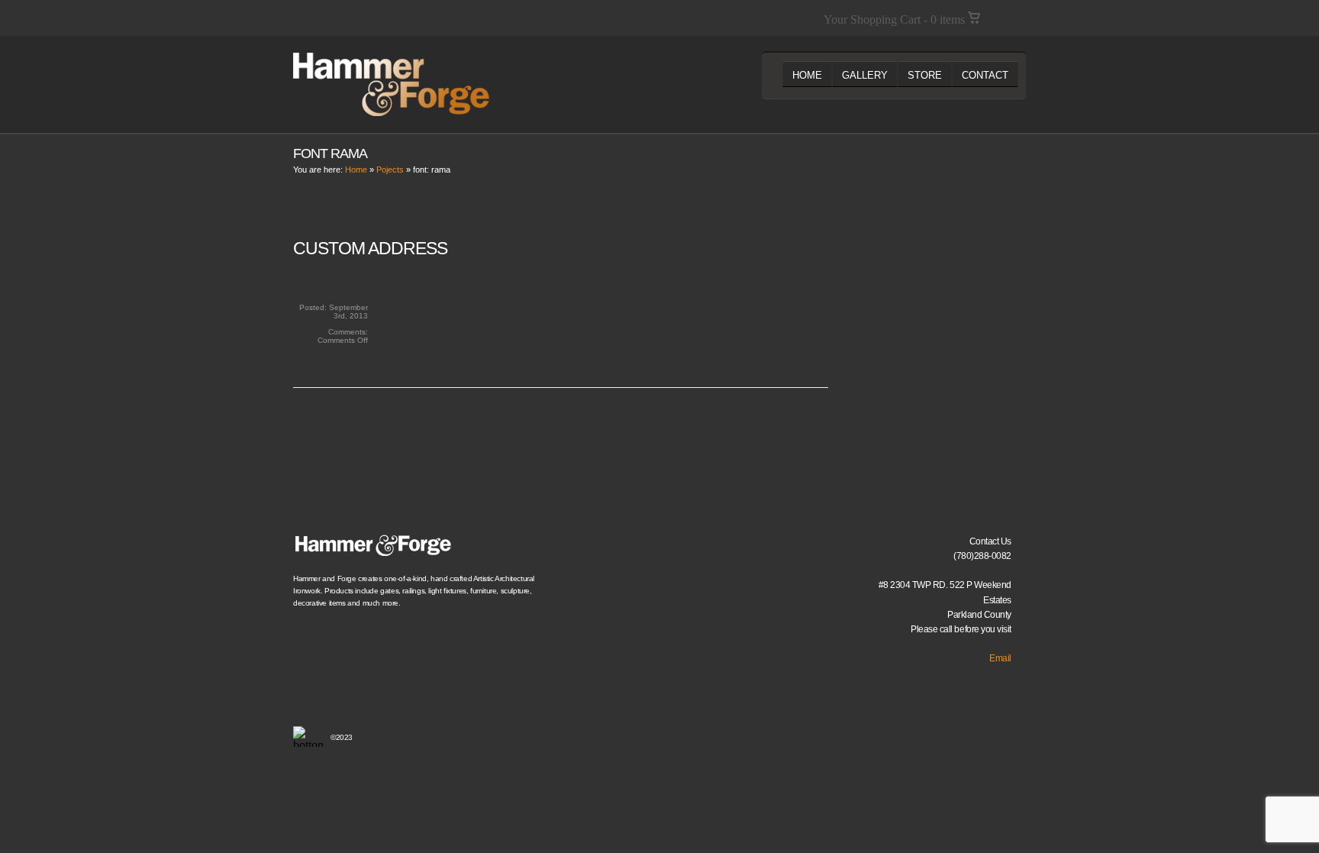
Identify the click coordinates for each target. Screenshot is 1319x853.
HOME (807, 75)
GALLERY (865, 75)
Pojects (390, 169)
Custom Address (370, 248)
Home (356, 169)
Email (1000, 658)
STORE (925, 75)
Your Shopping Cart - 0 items (896, 19)
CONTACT (985, 75)
